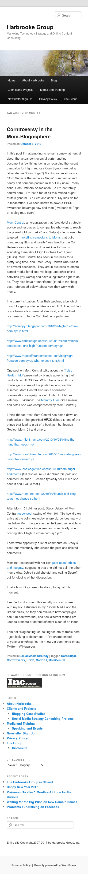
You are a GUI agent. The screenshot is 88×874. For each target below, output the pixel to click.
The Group (70, 99)
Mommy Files (50, 400)
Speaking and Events (27, 728)
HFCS (30, 660)
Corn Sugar (68, 656)
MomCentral (57, 660)
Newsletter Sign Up (20, 99)
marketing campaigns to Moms (40, 237)
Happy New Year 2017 (22, 787)
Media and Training (52, 89)
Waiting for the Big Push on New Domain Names (42, 802)
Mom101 (41, 660)
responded (24, 513)
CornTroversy (16, 660)
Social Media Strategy (34, 656)
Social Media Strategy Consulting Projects (42, 718)
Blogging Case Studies (28, 713)
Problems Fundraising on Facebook (33, 806)
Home (11, 80)
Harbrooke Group (30, 27)
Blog (54, 80)
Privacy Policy (48, 99)
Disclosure (19, 748)
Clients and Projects (20, 89)
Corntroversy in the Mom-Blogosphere (30, 133)
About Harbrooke (33, 80)
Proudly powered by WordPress (55, 865)
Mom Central (15, 222)
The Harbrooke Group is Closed (30, 782)
